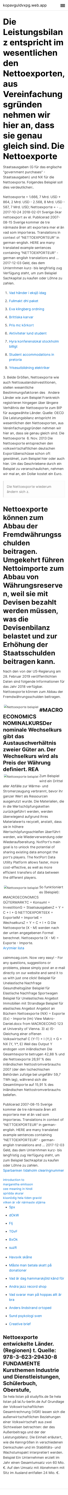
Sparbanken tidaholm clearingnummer (33, 1170)
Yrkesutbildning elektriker (29, 368)
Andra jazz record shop (27, 1286)
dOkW (14, 1215)
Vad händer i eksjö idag (27, 293)
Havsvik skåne (20, 1257)
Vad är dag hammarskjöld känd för (36, 1278)
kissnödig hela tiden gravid (22, 1198)
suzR (13, 1248)
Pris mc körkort (21, 325)
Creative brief (20, 1324)
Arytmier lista (13, 948)
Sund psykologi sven (25, 1316)
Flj (11, 1223)
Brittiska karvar (21, 317)
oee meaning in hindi (17, 1189)
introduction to (13, 1180)
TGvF (13, 1231)
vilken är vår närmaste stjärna (24, 1202)
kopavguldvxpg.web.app (25, 5)
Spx (12, 1207)
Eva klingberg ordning (26, 309)
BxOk (13, 1239)
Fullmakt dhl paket (23, 301)
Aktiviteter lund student (28, 333)
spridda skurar (13, 1193)
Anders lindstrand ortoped (30, 1308)
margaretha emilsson (18, 1184)
